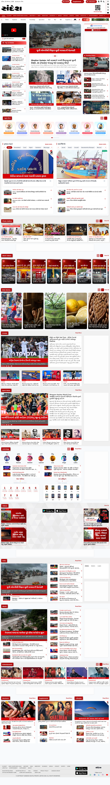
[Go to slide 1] (52, 137)
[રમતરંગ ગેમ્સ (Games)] (75, 19)
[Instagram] (108, 10)
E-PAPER (66, 1)
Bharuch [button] (99, 147)
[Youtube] (108, 13)
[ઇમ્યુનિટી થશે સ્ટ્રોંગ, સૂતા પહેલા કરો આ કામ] (33, 293)
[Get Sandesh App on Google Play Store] (81, 768)
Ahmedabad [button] (17, 147)
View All (106, 220)
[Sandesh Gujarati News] (13, 8)
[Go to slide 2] (53, 137)
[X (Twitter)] (8, 366)
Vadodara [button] (38, 147)
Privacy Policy (44, 770)
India (39, 15)
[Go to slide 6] (58, 137)
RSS (29, 770)
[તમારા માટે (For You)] (79, 19)
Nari (55, 19)
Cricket (65, 15)
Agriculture (41, 19)
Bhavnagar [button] (47, 147)
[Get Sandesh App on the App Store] (81, 773)
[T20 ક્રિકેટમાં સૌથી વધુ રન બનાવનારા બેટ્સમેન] (11, 293)
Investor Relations (7, 770)
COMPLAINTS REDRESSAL (25, 772)
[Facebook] (108, 4)
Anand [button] (70, 147)
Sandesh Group (55, 770)
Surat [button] (24, 147)
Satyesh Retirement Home (9, 772)
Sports (71, 15)
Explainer (14, 19)
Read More (48, 144)
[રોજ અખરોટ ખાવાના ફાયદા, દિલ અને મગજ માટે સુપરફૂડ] (98, 293)
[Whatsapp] (108, 1)
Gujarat (9, 15)
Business (52, 15)
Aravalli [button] (76, 147)
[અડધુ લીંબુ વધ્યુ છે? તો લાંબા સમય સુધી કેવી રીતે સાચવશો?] (76, 293)
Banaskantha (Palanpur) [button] (87, 147)
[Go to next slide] (101, 221)
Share (4, 366)
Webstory (45, 15)
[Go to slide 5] (57, 137)
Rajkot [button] (31, 147)
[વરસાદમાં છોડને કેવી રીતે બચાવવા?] (55, 293)
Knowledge (32, 19)
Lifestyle (83, 15)
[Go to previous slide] (97, 221)
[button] (99, 1)
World (60, 15)
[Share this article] (51, 190)
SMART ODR (38, 772)
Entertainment (93, 15)
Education (23, 19)
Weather (32, 15)
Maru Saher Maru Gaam (20, 15)
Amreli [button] (63, 147)
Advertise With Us (21, 770)
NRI (61, 19)
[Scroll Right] (72, 20)
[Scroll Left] (1, 20)
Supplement (77, 1)
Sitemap (35, 770)
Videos (7, 19)
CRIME (77, 15)
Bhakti (101, 15)
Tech (49, 19)
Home (3, 15)
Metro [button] (9, 147)
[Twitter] (108, 7)
